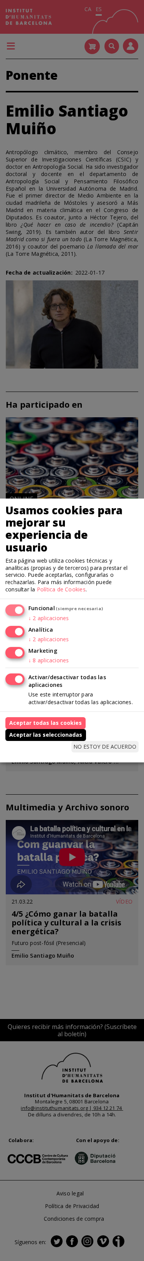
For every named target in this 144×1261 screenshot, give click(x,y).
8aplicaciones (48, 660)
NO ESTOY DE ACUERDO (104, 746)
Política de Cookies (61, 589)
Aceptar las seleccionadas (45, 734)
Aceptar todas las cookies (45, 722)
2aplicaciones (48, 618)
